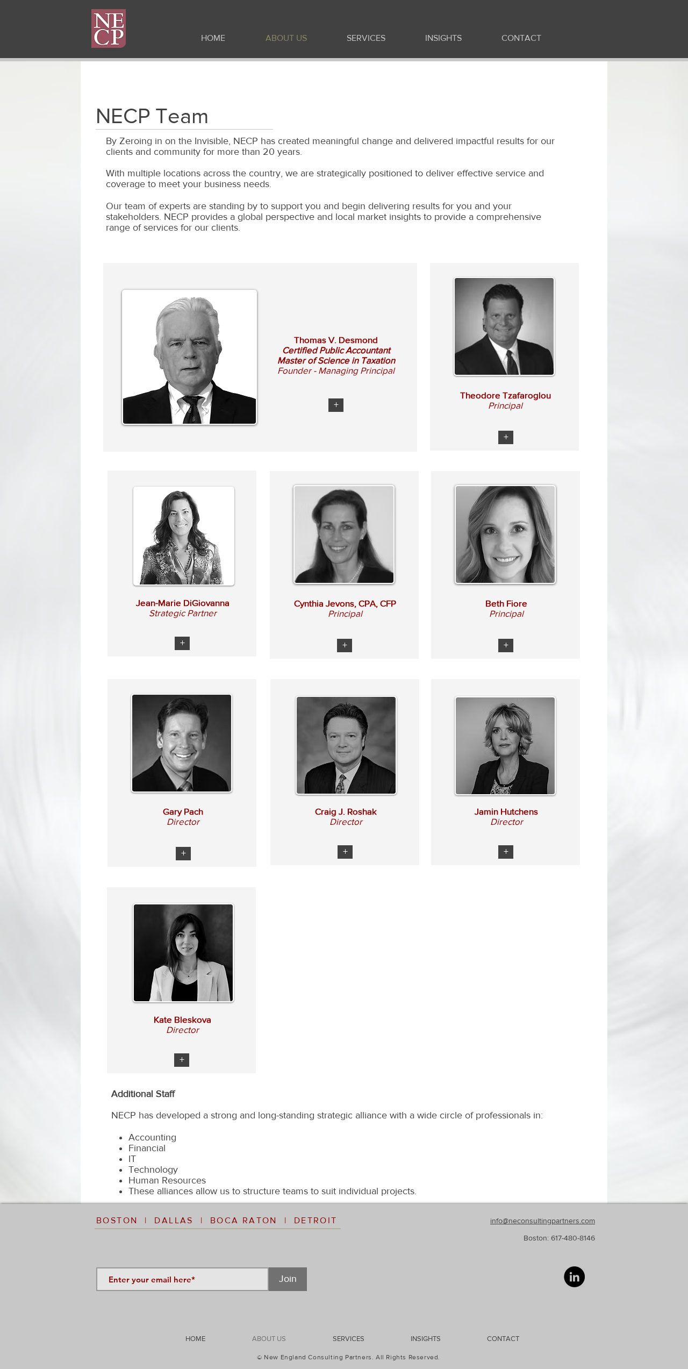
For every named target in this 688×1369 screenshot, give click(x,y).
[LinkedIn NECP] (574, 1276)
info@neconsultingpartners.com (542, 1220)
